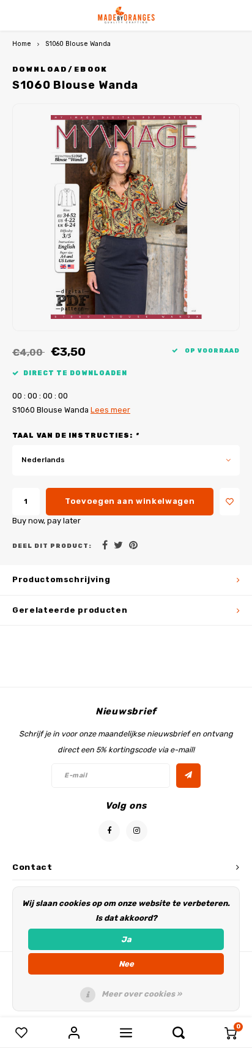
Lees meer (110, 409)
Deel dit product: (52, 545)
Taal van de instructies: (75, 436)
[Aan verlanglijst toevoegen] (230, 501)
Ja (126, 939)
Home (21, 44)
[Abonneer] (188, 775)
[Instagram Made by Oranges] (136, 831)
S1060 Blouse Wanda (78, 44)
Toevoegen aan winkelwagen (130, 501)
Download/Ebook (60, 69)
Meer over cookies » (142, 993)
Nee (126, 963)
